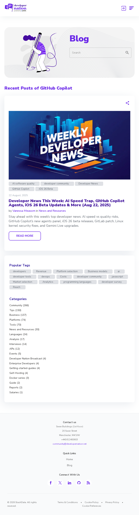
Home (69, 459)
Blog (79, 39)
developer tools (22, 276)
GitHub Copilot (20, 189)
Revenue (41, 271)
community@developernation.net (70, 443)
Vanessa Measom (23, 211)
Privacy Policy (112, 502)
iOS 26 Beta (46, 189)
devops (45, 276)
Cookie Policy (91, 502)
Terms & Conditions (68, 502)
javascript (117, 276)
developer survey (112, 282)
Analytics (48, 282)
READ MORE (24, 236)
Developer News (88, 183)
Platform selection (67, 271)
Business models (97, 271)
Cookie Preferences (91, 506)
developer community (56, 183)
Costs (63, 276)
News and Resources (52, 211)
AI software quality (23, 183)
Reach (16, 287)
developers (19, 271)
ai (119, 271)
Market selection (22, 282)
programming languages (77, 282)
